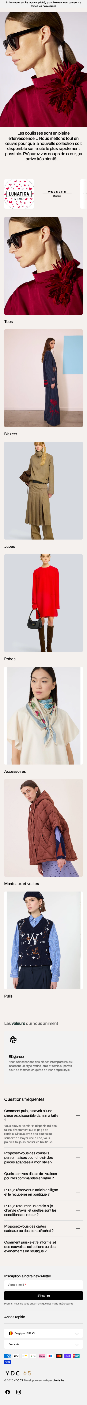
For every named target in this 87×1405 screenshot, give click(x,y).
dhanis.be (58, 1380)
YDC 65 (18, 1380)
